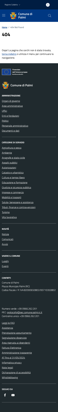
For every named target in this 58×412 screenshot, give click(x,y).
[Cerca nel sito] (49, 15)
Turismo (6, 212)
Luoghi (5, 261)
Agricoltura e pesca (11, 148)
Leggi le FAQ (8, 323)
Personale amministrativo (15, 126)
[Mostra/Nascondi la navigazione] (4, 15)
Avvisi (5, 244)
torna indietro (9, 54)
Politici (5, 121)
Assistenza (7, 328)
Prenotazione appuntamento (16, 333)
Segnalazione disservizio (14, 338)
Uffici (4, 111)
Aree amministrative (12, 106)
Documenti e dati (10, 131)
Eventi (5, 266)
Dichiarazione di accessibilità (16, 372)
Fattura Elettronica (11, 348)
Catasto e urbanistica (13, 172)
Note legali (7, 367)
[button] (13, 4)
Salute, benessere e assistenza (17, 202)
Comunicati (7, 239)
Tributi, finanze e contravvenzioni (18, 207)
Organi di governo (11, 101)
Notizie (5, 234)
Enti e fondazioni (10, 116)
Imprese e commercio (13, 192)
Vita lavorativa (9, 217)
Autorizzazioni (9, 167)
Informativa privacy (12, 362)
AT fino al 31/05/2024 (13, 357)
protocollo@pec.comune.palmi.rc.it (24, 312)
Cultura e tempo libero (13, 177)
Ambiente (7, 153)
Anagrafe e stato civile (13, 157)
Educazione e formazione (14, 182)
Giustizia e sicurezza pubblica (16, 187)
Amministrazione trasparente (17, 352)
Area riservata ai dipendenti (16, 343)
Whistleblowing (10, 377)
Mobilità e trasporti (11, 197)
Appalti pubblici (9, 162)
